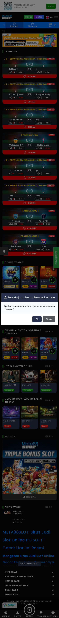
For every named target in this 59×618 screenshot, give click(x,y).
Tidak (49, 319)
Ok (37, 319)
